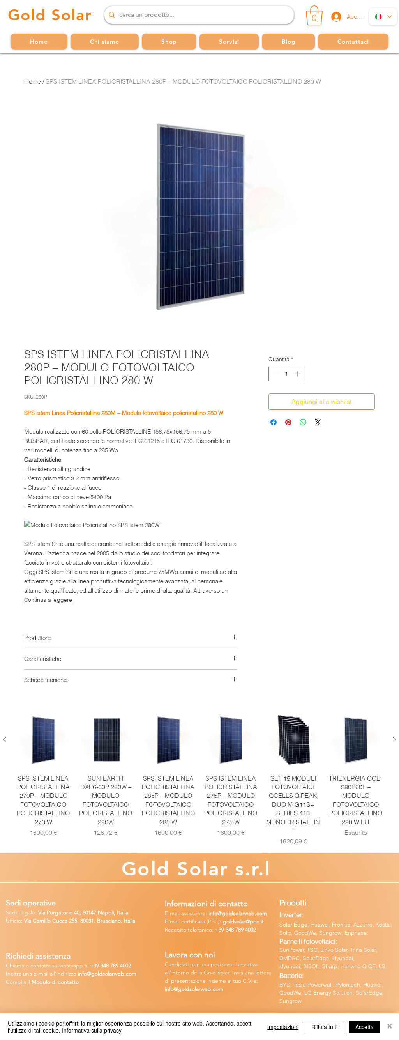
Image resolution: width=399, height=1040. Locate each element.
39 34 (100, 965)
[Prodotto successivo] (394, 739)
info (212, 913)
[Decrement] (274, 374)
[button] (314, 15)
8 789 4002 (118, 965)
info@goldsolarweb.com (194, 988)
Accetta (364, 1027)
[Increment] (298, 374)
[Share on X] (318, 422)
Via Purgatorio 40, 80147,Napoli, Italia (83, 912)
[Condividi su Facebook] (273, 422)
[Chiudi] (389, 1027)
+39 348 (225, 929)
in (80, 973)
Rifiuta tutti (324, 1027)
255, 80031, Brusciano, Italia (101, 920)
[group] (199, 779)
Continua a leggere (48, 599)
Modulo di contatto (55, 981)
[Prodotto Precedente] (4, 739)
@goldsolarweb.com (242, 913)
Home (32, 81)
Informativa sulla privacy (92, 1030)
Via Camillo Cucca (45, 920)
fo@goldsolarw (100, 973)
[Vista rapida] (43, 740)
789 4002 (245, 929)
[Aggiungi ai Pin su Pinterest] (288, 422)
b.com (128, 973)
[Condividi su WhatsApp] (303, 422)
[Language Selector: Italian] (383, 16)
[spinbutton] (286, 374)
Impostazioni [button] (282, 1027)
